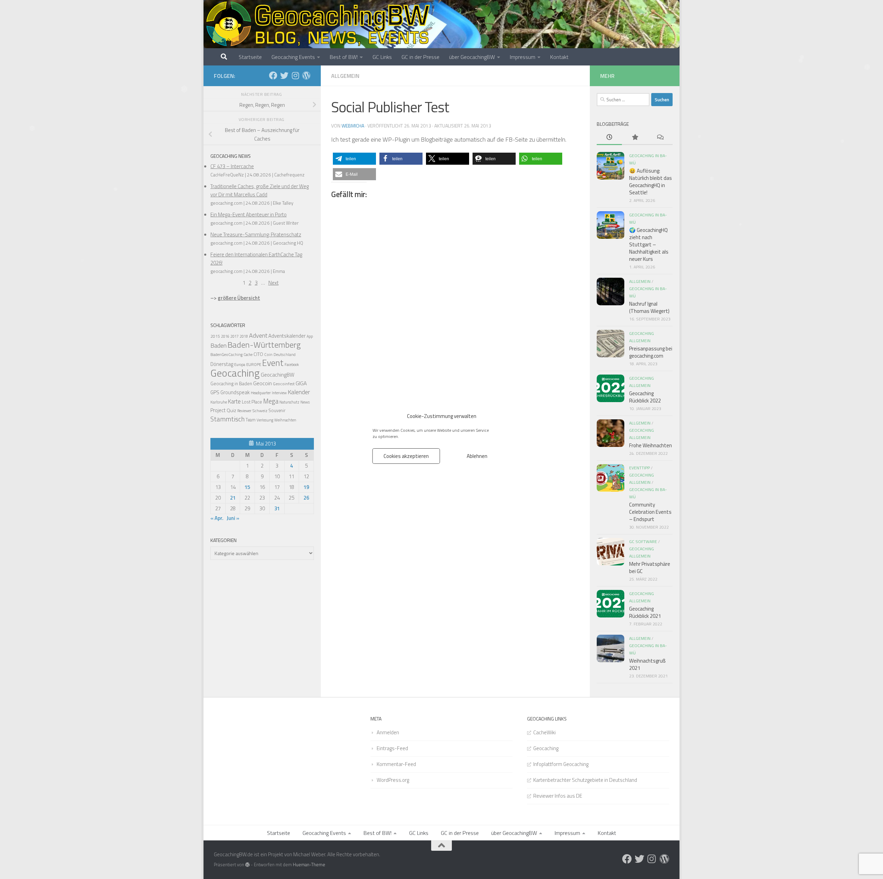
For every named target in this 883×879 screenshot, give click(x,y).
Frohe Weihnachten (650, 445)
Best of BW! (344, 57)
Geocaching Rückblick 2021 (645, 612)
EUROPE (253, 364)
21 (233, 498)
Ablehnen (477, 456)
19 (306, 487)
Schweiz (259, 410)
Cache (248, 354)
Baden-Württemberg (264, 344)
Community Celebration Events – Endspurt (650, 512)
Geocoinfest (284, 383)
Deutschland (285, 354)
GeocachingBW (277, 375)
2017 (234, 336)
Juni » (233, 518)
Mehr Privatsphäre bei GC (649, 567)
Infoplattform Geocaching (560, 764)
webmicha (352, 125)
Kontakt (559, 57)
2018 (244, 336)
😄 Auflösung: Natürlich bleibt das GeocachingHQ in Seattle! (650, 181)
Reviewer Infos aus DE (557, 796)
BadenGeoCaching (226, 354)
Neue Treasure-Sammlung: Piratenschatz (255, 234)
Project (218, 410)
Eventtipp (639, 467)
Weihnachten (285, 420)
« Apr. (217, 518)
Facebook (292, 364)
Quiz (231, 410)
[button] (354, 159)
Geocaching (235, 372)
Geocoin (262, 383)
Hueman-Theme (309, 864)
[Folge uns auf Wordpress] (306, 75)
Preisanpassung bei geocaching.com (650, 352)
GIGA (301, 383)
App (310, 336)
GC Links (382, 57)
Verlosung (265, 420)
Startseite (250, 57)
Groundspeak (235, 392)
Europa (239, 364)
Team (251, 420)
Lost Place (252, 401)
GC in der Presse (420, 57)
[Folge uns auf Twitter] (284, 75)
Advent (258, 335)
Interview (279, 393)
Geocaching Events (293, 57)
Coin (268, 354)
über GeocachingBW (472, 57)
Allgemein (345, 76)
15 (247, 487)
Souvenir (276, 410)
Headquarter (261, 393)
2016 (225, 336)
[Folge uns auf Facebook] (273, 75)
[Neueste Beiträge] (609, 137)
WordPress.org (393, 780)
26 (306, 498)
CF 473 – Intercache (232, 166)
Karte (234, 401)
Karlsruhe (218, 402)
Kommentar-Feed (396, 764)
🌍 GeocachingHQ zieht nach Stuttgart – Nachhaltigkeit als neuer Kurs (648, 244)
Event (273, 362)
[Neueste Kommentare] (660, 137)
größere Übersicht (239, 298)
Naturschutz (289, 402)
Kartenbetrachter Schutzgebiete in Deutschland (585, 780)
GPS (214, 392)
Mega (270, 401)
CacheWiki (544, 732)
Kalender (299, 392)
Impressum (522, 57)
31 (277, 508)
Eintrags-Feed (392, 748)
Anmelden (388, 732)
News (305, 402)
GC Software (643, 541)
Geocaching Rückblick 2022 (645, 397)
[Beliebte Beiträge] (634, 137)
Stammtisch (227, 419)
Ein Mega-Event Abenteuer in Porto (248, 214)
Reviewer (244, 410)
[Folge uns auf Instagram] (295, 75)
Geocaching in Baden (231, 383)
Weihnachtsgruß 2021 (647, 664)
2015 (215, 336)
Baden (218, 345)
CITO (258, 354)
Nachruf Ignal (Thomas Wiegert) (649, 307)
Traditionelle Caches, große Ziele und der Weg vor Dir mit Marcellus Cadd (259, 190)
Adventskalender (287, 336)
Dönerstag (221, 364)
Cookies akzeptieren (406, 456)
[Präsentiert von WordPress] (247, 864)
